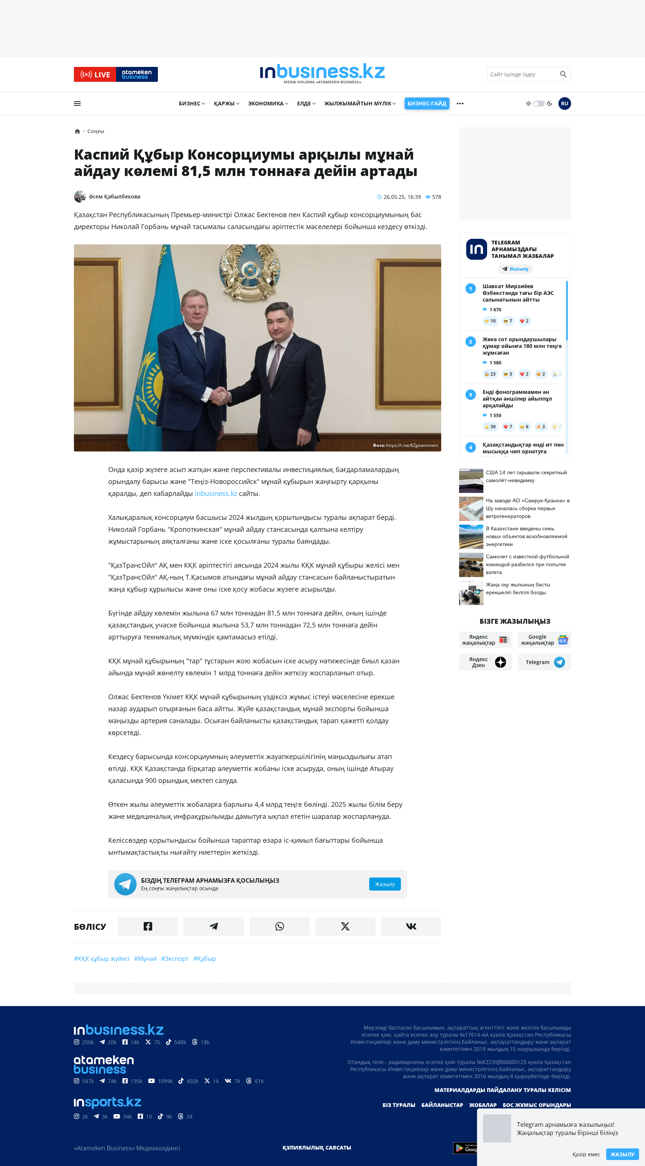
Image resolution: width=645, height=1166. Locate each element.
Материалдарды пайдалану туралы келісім (502, 1089)
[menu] (77, 103)
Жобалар (483, 1104)
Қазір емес (586, 1154)
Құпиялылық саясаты (317, 1147)
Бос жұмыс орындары (537, 1104)
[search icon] (563, 74)
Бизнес (189, 103)
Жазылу (623, 1154)
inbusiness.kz (216, 493)
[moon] (549, 104)
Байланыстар (442, 1104)
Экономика (266, 103)
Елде (304, 103)
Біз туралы (399, 1104)
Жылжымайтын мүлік (357, 103)
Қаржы (224, 103)
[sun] (529, 104)
